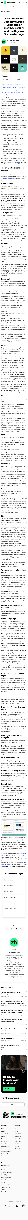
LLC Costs (3, 1182)
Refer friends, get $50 (7, 1151)
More (18, 79)
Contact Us (18, 1136)
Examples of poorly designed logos (13, 92)
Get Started (9, 1089)
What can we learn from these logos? (14, 87)
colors (9, 365)
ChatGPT (7, 79)
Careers (3, 1131)
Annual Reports (5, 1175)
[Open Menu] (2, 2)
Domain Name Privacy (7, 1192)
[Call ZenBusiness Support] (23, 3)
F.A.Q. (16, 1131)
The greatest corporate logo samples (14, 84)
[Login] (26, 3)
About (2, 1128)
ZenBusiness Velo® (6, 1177)
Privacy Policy (18, 1141)
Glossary (17, 1146)
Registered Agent (5, 1165)
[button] (23, 1070)
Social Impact (4, 1133)
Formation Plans (5, 1163)
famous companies (8, 178)
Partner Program (5, 1143)
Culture (3, 1136)
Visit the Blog (4, 1141)
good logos (17, 162)
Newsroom (4, 1138)
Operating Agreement (6, 1172)
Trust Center (18, 1143)
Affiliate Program (5, 1146)
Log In (13, 1104)
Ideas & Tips (6, 11)
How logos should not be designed (13, 95)
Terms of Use (18, 1138)
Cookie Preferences (20, 1148)
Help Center (18, 1133)
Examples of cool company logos (13, 90)
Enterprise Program (6, 1148)
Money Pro (4, 1180)
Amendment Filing (5, 1185)
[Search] (20, 2)
